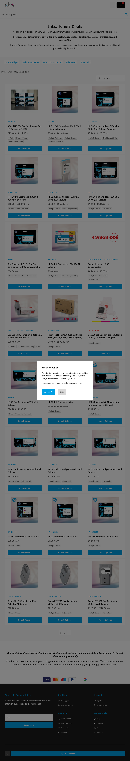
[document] (65, 380)
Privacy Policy (60, 383)
